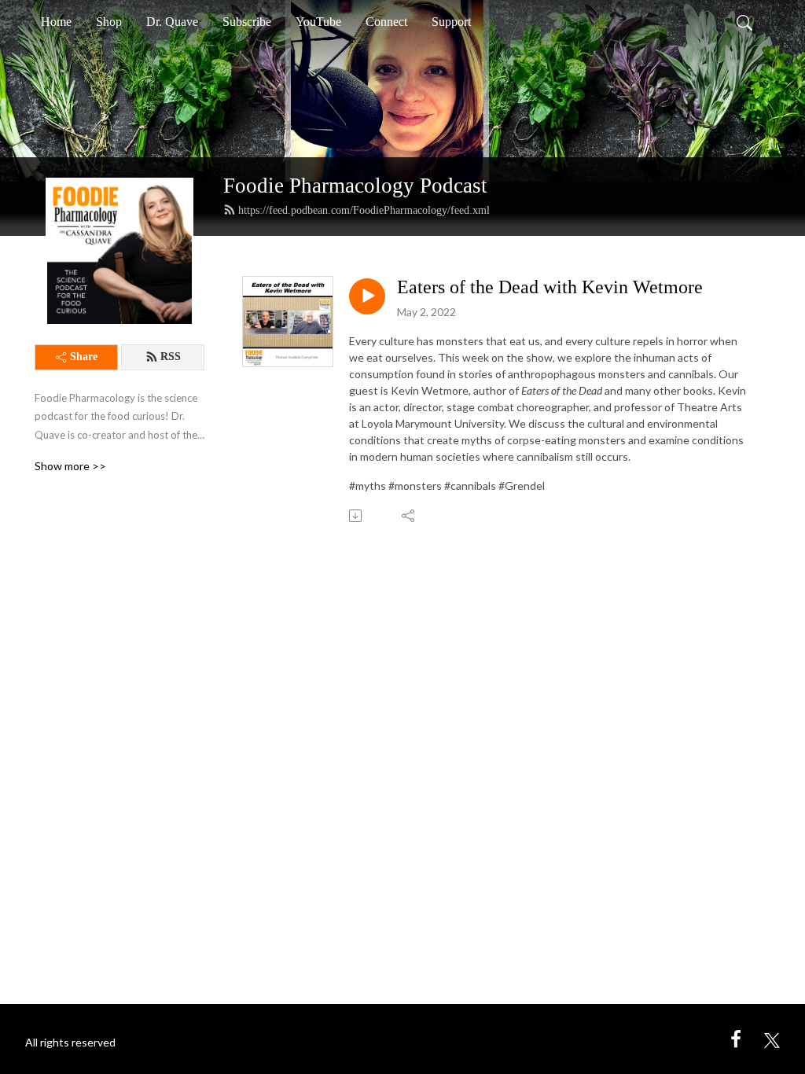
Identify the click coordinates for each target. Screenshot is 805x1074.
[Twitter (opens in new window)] (772, 1038)
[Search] (744, 22)
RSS (170, 356)
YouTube (318, 21)
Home (56, 21)
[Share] (409, 516)
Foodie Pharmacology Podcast (355, 185)
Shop (109, 21)
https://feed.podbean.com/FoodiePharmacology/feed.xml (364, 210)
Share (83, 356)
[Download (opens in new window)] (356, 516)
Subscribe (246, 21)
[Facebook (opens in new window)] (735, 1038)
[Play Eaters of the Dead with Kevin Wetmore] (367, 296)
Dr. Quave (172, 21)
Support (451, 21)
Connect (386, 21)
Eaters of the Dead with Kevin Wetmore (550, 287)
